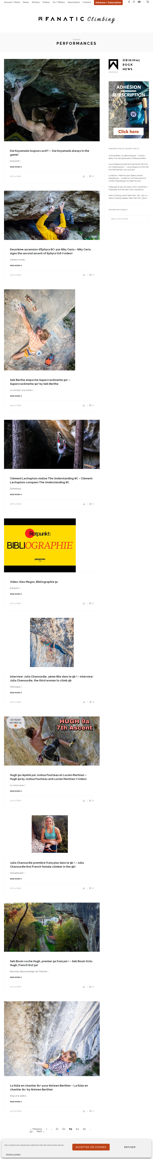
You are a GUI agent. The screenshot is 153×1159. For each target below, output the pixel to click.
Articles (36, 2)
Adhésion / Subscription (108, 2)
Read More (15, 167)
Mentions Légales (13, 1154)
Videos (46, 2)
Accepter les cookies (91, 1147)
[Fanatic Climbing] (76, 19)
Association (74, 2)
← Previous (36, 1129)
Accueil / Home (12, 2)
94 (31, 1131)
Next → (41, 1131)
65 (84, 1129)
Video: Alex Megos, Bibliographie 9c (34, 581)
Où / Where (59, 2)
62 (63, 1129)
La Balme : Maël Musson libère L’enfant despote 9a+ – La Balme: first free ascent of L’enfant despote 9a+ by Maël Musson (127, 178)
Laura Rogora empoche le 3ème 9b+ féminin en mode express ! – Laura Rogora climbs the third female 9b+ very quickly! (129, 167)
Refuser (130, 1147)
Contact (87, 2)
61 (57, 1129)
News (26, 2)
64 (77, 1129)
